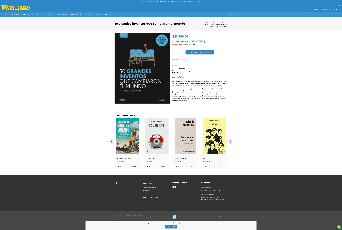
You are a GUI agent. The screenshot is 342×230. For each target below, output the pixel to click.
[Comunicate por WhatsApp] (339, 227)
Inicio (203, 23)
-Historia (224, 23)
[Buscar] (339, 14)
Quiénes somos (147, 183)
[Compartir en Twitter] (182, 59)
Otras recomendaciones (150, 194)
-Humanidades (216, 23)
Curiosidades (147, 190)
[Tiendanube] (220, 217)
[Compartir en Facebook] (180, 59)
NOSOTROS (109, 14)
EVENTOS (48, 14)
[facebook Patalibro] (339, 5)
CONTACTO (99, 14)
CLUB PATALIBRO (60, 14)
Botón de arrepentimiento (156, 218)
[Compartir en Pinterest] (185, 59)
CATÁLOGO (5, 14)
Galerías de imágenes (149, 187)
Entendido (171, 227)
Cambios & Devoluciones (150, 197)
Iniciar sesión (327, 9)
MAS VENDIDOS (28, 14)
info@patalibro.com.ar (207, 194)
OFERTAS (39, 14)
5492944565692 (206, 187)
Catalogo (208, 23)
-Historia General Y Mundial (212, 24)
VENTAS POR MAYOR (75, 14)
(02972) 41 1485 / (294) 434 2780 (210, 190)
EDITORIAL (88, 14)
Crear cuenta (315, 9)
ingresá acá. (143, 218)
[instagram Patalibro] (336, 5)
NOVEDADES (16, 14)
